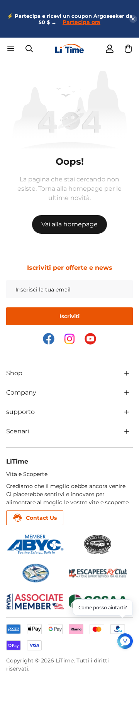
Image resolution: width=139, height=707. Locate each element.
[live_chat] (125, 641)
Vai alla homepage (69, 224)
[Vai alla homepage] (69, 48)
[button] (128, 48)
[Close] (133, 19)
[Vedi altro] (126, 373)
